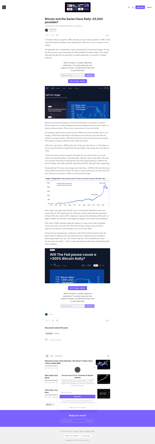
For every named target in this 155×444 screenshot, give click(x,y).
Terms (81, 431)
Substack (68, 440)
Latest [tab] (51, 356)
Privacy (76, 431)
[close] (94, 367)
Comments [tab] (49, 333)
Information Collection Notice (77, 402)
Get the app (86, 436)
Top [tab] (47, 356)
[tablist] (52, 333)
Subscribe (140, 7)
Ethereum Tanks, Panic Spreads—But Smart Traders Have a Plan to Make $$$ (68, 362)
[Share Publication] (133, 7)
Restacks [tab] (56, 333)
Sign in (149, 7)
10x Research (53, 29)
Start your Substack (73, 436)
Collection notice (89, 431)
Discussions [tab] (58, 356)
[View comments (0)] (53, 35)
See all (48, 404)
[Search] (129, 7)
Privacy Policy (91, 402)
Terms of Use (86, 400)
